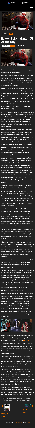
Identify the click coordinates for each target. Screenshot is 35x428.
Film (11, 33)
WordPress (19, 422)
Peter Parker (8, 400)
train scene (26, 340)
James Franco (21, 398)
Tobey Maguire (26, 400)
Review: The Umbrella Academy (4, 415)
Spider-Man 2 (17, 401)
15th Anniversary (11, 398)
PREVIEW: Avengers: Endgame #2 (26, 411)
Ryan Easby (21, 45)
